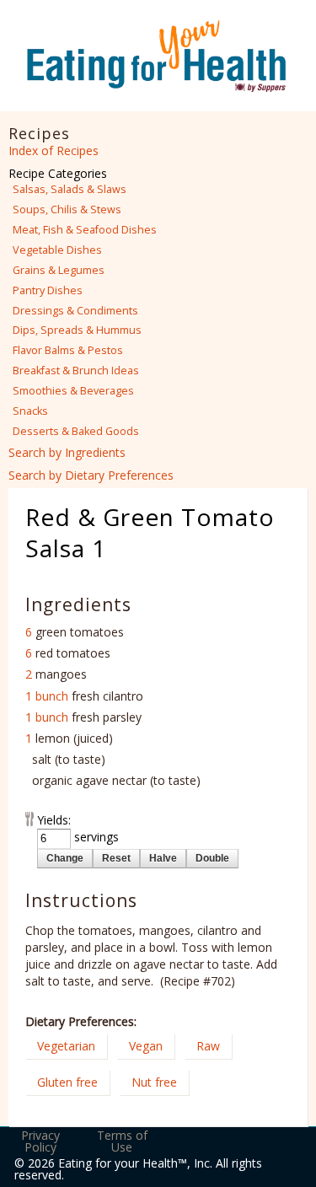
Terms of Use (122, 1141)
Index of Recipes (53, 150)
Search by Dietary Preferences (91, 475)
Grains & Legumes (58, 270)
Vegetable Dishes (57, 250)
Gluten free (67, 1082)
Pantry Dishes (48, 290)
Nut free (154, 1082)
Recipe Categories (57, 173)
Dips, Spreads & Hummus (77, 330)
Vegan (146, 1046)
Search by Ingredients (67, 452)
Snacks (30, 411)
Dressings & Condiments (75, 310)
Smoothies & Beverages (73, 391)
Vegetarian (66, 1046)
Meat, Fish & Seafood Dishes (85, 230)
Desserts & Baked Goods (76, 431)
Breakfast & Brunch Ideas (76, 370)
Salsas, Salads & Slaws (69, 189)
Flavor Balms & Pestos (68, 350)
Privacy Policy (40, 1141)
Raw (208, 1046)
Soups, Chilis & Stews (67, 209)
